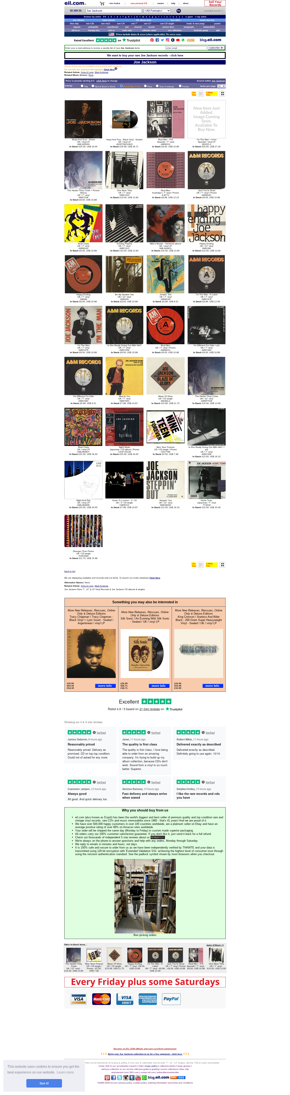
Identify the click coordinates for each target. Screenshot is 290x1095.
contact (160, 3)
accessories (122, 1066)
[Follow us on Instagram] (167, 41)
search (133, 1066)
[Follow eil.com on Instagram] (125, 1079)
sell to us (76, 30)
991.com (134, 1072)
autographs (189, 27)
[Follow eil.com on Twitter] (119, 1079)
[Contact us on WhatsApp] (183, 41)
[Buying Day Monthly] (145, 986)
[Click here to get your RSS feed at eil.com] (190, 41)
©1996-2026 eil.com (107, 1083)
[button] (203, 999)
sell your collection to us (113, 1069)
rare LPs (121, 23)
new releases (78, 20)
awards (151, 27)
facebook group (201, 30)
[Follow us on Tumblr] (173, 41)
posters (217, 23)
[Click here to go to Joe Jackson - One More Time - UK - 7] (216, 961)
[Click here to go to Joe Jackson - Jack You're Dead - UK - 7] (175, 961)
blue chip (74, 23)
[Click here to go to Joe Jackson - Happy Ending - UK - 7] (134, 961)
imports (76, 27)
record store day (207, 20)
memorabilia (209, 27)
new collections (175, 30)
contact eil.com (147, 1072)
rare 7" (134, 23)
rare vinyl (105, 23)
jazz (127, 27)
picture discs (168, 27)
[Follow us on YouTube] (178, 41)
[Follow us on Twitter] (162, 41)
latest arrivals (109, 20)
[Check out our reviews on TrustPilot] (158, 837)
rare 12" (148, 23)
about (185, 3)
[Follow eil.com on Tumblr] (132, 1079)
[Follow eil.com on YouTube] (138, 1079)
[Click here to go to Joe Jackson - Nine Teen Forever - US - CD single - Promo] (94, 961)
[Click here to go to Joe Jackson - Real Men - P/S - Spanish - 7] (196, 961)
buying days (94, 30)
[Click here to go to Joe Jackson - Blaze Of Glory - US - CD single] (114, 961)
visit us (111, 30)
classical (138, 27)
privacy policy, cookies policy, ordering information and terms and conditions (156, 1083)
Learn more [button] (65, 1072)
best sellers (175, 20)
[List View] (201, 95)
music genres (183, 1066)
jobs (218, 30)
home (101, 1066)
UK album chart (143, 20)
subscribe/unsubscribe (168, 1072)
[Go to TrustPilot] (107, 42)
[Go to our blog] (210, 41)
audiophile (93, 27)
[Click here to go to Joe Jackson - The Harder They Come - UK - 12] (73, 961)
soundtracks (112, 27)
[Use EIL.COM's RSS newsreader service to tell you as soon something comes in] (177, 1078)
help (173, 3)
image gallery (151, 1066)
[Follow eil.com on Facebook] (113, 1079)
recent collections (169, 1069)
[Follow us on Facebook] (157, 41)
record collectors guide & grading (143, 1069)
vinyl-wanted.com (119, 1072)
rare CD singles (167, 23)
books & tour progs (196, 23)
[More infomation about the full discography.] (116, 69)
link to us (110, 1066)
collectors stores (149, 30)
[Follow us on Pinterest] (152, 41)
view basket (114, 3)
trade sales (127, 30)
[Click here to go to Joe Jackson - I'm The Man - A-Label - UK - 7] (155, 961)
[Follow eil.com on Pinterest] (107, 1079)
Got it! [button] (44, 1083)
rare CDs (90, 23)
